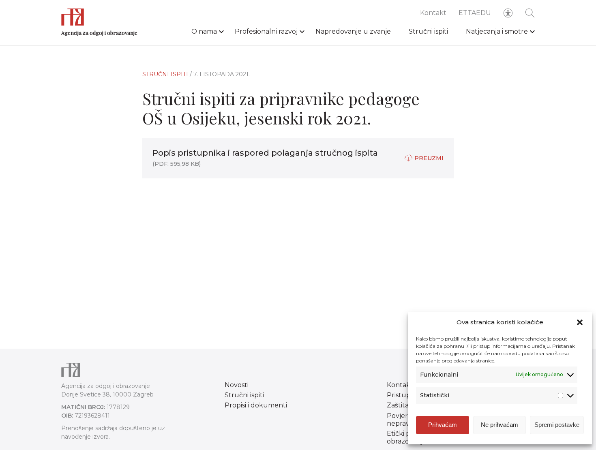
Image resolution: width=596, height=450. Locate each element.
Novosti (237, 385)
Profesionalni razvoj (266, 31)
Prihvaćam (442, 424)
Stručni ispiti (428, 31)
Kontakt (433, 13)
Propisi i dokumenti (256, 405)
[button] (580, 322)
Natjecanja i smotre (497, 31)
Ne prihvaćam (499, 424)
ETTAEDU (475, 13)
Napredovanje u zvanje (353, 31)
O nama (204, 31)
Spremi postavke (556, 424)
